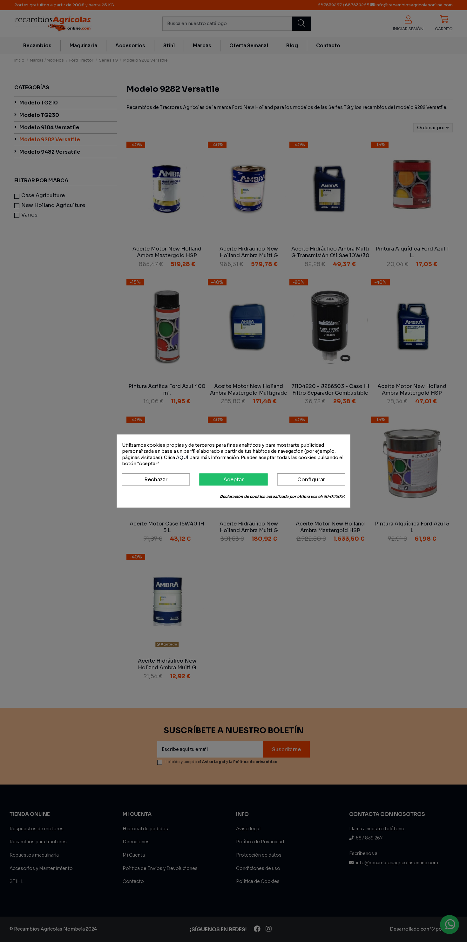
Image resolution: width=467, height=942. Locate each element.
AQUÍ (182, 457)
